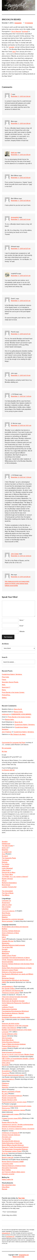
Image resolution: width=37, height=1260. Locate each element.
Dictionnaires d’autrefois (9, 1009)
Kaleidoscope (6, 843)
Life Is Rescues (16, 31)
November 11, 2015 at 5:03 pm (20, 177)
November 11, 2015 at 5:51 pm (20, 301)
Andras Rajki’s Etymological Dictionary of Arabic (17, 968)
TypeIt (4, 939)
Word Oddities (6, 1170)
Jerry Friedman (6, 732)
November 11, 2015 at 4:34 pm (20, 96)
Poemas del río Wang (8, 872)
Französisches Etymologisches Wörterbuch (15, 1011)
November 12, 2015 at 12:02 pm (21, 556)
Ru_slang (5, 1093)
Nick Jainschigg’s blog (9, 1185)
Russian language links (9, 1098)
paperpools (5, 866)
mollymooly (5, 714)
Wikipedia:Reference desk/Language (13, 945)
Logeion (4, 1048)
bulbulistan (5, 909)
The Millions (5, 895)
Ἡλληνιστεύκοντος (8, 911)
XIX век (4, 881)
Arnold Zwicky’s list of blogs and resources (15, 927)
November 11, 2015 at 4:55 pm (20, 155)
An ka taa (5, 1153)
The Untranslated (7, 891)
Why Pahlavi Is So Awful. (18, 734)
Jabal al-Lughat (7, 905)
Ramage (4, 1189)
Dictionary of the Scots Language (12, 972)
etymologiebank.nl (7, 986)
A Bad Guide (6, 870)
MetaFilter (5, 850)
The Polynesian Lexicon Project (12, 1151)
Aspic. (4, 685)
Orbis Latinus (6, 1063)
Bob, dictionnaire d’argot (9, 999)
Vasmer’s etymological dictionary (12, 1096)
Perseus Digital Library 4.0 (10, 1046)
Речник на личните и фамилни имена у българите (18, 1129)
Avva (3, 854)
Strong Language (7, 921)
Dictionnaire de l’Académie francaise (13, 1001)
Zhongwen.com (7, 1137)
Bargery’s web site (7, 1157)
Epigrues (4, 862)
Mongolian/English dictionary (11, 1141)
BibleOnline (5, 953)
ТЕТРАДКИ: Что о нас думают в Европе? (15, 876)
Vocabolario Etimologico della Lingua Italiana (16, 1017)
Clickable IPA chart (8, 941)
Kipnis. (4, 690)
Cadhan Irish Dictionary (9, 1028)
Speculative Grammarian (9, 1168)
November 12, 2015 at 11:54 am (21, 477)
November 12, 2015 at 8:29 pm (20, 577)
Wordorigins (5, 943)
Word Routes (6, 913)
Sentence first (6, 915)
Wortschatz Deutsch (8, 978)
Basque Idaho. (18, 712)
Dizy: (3, 1019)
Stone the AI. (18, 709)
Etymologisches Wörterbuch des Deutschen (15, 980)
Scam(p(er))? (6, 687)
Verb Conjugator (7, 1038)
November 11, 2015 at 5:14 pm (20, 219)
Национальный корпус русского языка (14, 1102)
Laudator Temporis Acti (9, 887)
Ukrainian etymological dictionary (12, 1126)
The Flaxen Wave (7, 874)
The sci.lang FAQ (7, 947)
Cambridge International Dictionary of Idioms (16, 957)
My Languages (6, 748)
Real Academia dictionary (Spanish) (13, 1013)
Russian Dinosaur (7, 879)
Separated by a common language (12, 919)
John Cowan (15, 554)
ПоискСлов (5, 1073)
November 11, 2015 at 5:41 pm (20, 275)
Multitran (4, 929)
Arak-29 (4, 1036)
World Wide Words (8, 1040)
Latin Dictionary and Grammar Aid (12, 990)
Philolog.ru (5, 1085)
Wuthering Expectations (9, 883)
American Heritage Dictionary (11, 931)
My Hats (4, 751)
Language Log (6, 900)
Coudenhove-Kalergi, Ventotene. (12, 674)
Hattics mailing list (7, 1179)
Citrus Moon (5, 1187)
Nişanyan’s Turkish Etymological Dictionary (15, 1147)
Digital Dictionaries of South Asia (12, 1143)
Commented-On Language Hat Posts (13, 742)
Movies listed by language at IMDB (12, 1161)
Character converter (8, 1174)
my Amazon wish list (8, 770)
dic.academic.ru (7, 1071)
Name (21, 620)
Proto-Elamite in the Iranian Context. (13, 692)
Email (21, 626)
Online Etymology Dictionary (10, 1042)
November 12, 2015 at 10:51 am (21, 425)
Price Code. (5, 677)
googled (11, 47)
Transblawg (5, 860)
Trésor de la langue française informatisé (14, 997)
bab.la (4, 937)
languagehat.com (4, 6)
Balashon (5, 917)
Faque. (4, 679)
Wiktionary (5, 935)
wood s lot (5, 848)
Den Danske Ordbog (8, 988)
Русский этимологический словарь (13, 1075)
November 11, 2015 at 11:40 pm (21, 396)
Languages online (7, 1164)
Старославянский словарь (10, 1114)
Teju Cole (21, 1198)
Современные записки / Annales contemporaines (17, 1124)
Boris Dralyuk (6, 885)
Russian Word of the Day (9, 1122)
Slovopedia (5, 1065)
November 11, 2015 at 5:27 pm (20, 248)
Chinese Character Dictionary (11, 1135)
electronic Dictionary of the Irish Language (15, 1025)
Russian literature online (9, 1100)
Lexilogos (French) (8, 1007)
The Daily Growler (7, 846)
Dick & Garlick (6, 907)
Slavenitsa (5, 1087)
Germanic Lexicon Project (10, 970)
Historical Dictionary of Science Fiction (14, 1166)
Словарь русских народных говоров (13, 1110)
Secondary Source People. (10, 682)
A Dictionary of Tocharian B (10, 1133)
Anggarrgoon (6, 903)
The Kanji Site (6, 1139)
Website (22, 631)
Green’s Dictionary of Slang (10, 933)
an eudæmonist (7, 852)
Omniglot (4, 949)
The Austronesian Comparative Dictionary (15, 1149)
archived (25, 31)
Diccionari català (7, 1015)
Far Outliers (5, 864)
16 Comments (29, 23)
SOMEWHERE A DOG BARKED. (21, 714)
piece (14, 51)
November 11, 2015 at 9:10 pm (20, 375)
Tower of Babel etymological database (14, 1044)
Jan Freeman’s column (13, 1172)
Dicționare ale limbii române (10, 1023)
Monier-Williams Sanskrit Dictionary (13, 1145)
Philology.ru (5, 1083)
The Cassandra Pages (9, 858)
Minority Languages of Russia (11, 1091)
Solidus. (4, 697)
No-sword (5, 856)
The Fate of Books (7, 893)
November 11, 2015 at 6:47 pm (20, 334)
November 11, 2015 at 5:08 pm (20, 200)
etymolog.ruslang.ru (8, 1079)
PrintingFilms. (6, 695)
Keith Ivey (14, 152)
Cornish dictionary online (9, 1034)
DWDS (4, 982)
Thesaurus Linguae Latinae (10, 993)
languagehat (18, 23)
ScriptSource (6, 951)
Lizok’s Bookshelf (7, 868)
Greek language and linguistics (11, 1052)
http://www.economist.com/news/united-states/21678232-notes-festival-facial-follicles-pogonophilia (17, 583)
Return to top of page (18, 1257)
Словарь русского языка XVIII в (12, 1118)
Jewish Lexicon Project (9, 955)
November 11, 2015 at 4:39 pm (20, 123)
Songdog (4, 841)
